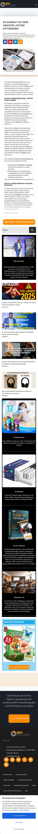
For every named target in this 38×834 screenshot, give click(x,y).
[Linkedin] (15, 42)
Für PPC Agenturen (19, 546)
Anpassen (19, 822)
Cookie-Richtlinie (24, 810)
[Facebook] (5, 42)
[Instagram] (24, 759)
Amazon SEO (6, 785)
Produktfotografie (19, 437)
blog (26, 790)
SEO (20, 82)
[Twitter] (30, 759)
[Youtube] (10, 42)
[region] (19, 814)
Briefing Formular (7, 774)
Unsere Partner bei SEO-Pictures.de (12, 790)
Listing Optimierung (27, 159)
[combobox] (15, 230)
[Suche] (32, 230)
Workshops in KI (19, 597)
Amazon (16, 82)
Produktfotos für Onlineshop (21, 785)
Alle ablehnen (19, 829)
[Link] (20, 42)
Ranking (26, 86)
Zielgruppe (17, 195)
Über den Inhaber (19, 261)
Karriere (34, 785)
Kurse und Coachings (21, 774)
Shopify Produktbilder (8, 780)
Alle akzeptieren (19, 815)
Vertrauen (29, 173)
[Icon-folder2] (6, 764)
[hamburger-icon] (36, 4)
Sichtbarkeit (26, 114)
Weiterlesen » (5, 307)
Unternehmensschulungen (25, 780)
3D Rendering (19, 491)
